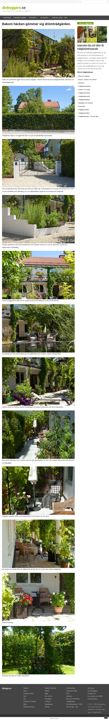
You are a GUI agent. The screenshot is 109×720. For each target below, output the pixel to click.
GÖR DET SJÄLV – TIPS (59, 17)
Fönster (47, 707)
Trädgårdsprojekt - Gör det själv (88, 116)
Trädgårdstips (70, 701)
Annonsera (91, 688)
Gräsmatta (81, 106)
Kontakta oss (92, 693)
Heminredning (70, 688)
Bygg (46, 693)
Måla (24, 704)
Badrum (25, 688)
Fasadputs (48, 699)
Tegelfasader (49, 704)
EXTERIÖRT (44, 17)
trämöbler (8, 463)
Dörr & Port (48, 696)
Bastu (25, 691)
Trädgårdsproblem (84, 113)
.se (14, 7)
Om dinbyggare (92, 691)
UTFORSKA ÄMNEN (19, 17)
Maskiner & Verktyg (29, 701)
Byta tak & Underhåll (72, 699)
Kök (24, 699)
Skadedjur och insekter (85, 103)
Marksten (81, 83)
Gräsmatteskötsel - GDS (74, 704)
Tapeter (47, 691)
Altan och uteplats (84, 76)
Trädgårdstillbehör (84, 99)
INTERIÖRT (32, 17)
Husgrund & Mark (71, 691)
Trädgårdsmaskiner (84, 86)
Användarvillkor (93, 699)
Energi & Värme (28, 693)
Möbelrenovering (28, 707)
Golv (24, 696)
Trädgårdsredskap (84, 93)
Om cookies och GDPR (95, 696)
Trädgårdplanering (84, 96)
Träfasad (47, 701)
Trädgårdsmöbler (83, 110)
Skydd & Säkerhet (50, 688)
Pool (67, 693)
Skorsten (69, 696)
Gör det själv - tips (72, 707)
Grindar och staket (84, 89)
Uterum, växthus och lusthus (87, 79)
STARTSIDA (7, 17)
